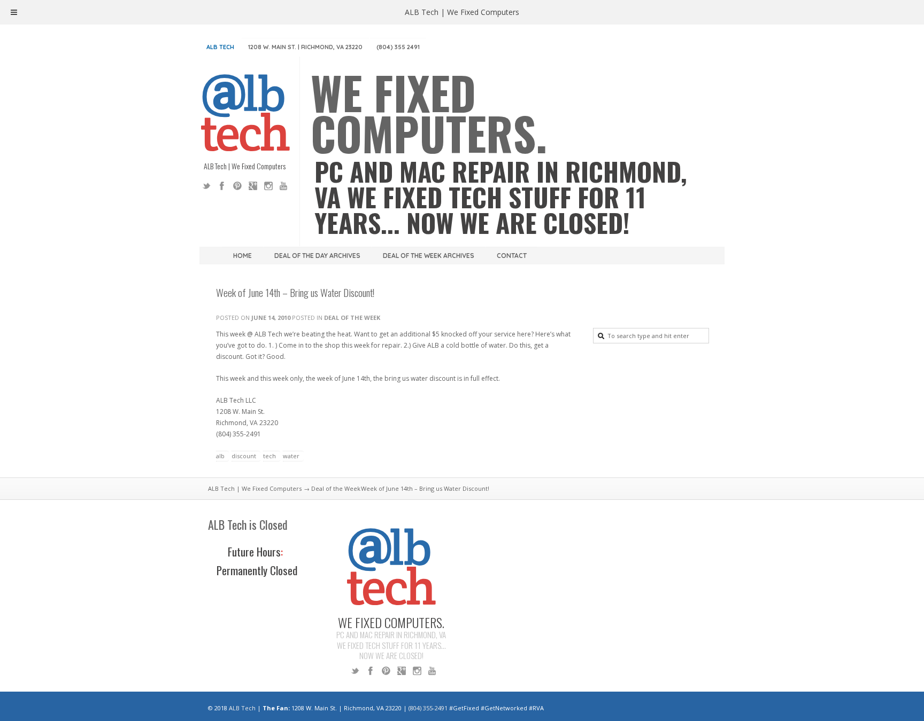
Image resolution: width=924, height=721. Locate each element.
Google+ (253, 186)
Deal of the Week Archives (428, 256)
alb (220, 456)
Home (242, 256)
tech (269, 456)
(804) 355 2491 (398, 47)
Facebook (222, 186)
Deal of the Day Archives (317, 256)
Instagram (268, 186)
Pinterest (237, 186)
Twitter (206, 186)
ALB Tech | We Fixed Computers (255, 488)
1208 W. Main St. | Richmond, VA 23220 (305, 47)
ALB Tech (220, 47)
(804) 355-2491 (428, 708)
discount (244, 456)
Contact (512, 256)
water (291, 456)
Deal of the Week (352, 318)
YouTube (284, 186)
